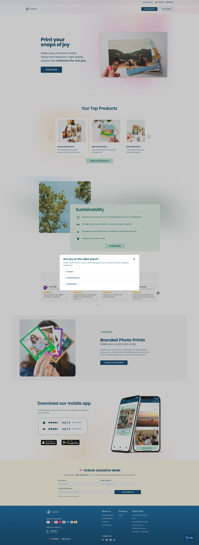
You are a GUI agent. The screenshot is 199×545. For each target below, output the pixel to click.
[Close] (134, 259)
